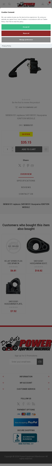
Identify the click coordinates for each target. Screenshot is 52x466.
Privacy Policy (6, 46)
